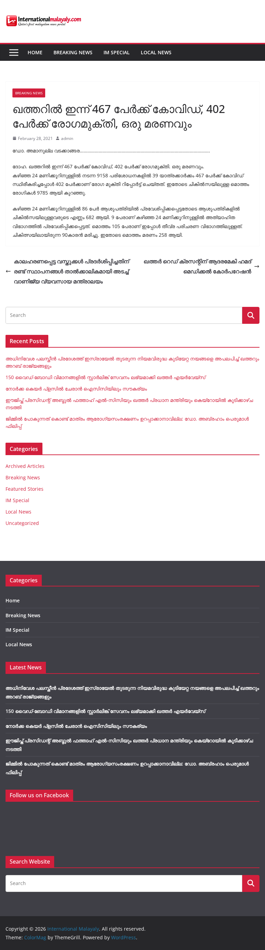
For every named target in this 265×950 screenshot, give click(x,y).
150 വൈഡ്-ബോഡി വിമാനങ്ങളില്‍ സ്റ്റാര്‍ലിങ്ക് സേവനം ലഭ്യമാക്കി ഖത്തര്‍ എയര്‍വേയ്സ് (105, 377)
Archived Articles (25, 466)
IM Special (117, 52)
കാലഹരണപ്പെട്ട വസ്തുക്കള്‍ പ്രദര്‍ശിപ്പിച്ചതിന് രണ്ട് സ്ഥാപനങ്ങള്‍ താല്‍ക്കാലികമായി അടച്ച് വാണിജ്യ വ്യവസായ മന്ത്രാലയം (71, 271)
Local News (156, 52)
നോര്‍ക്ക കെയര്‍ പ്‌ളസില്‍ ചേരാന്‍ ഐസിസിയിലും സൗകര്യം (76, 388)
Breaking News (72, 52)
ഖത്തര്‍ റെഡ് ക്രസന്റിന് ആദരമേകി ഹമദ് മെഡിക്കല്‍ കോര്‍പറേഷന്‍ (197, 266)
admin (67, 138)
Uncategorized (22, 523)
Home (35, 52)
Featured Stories (24, 489)
